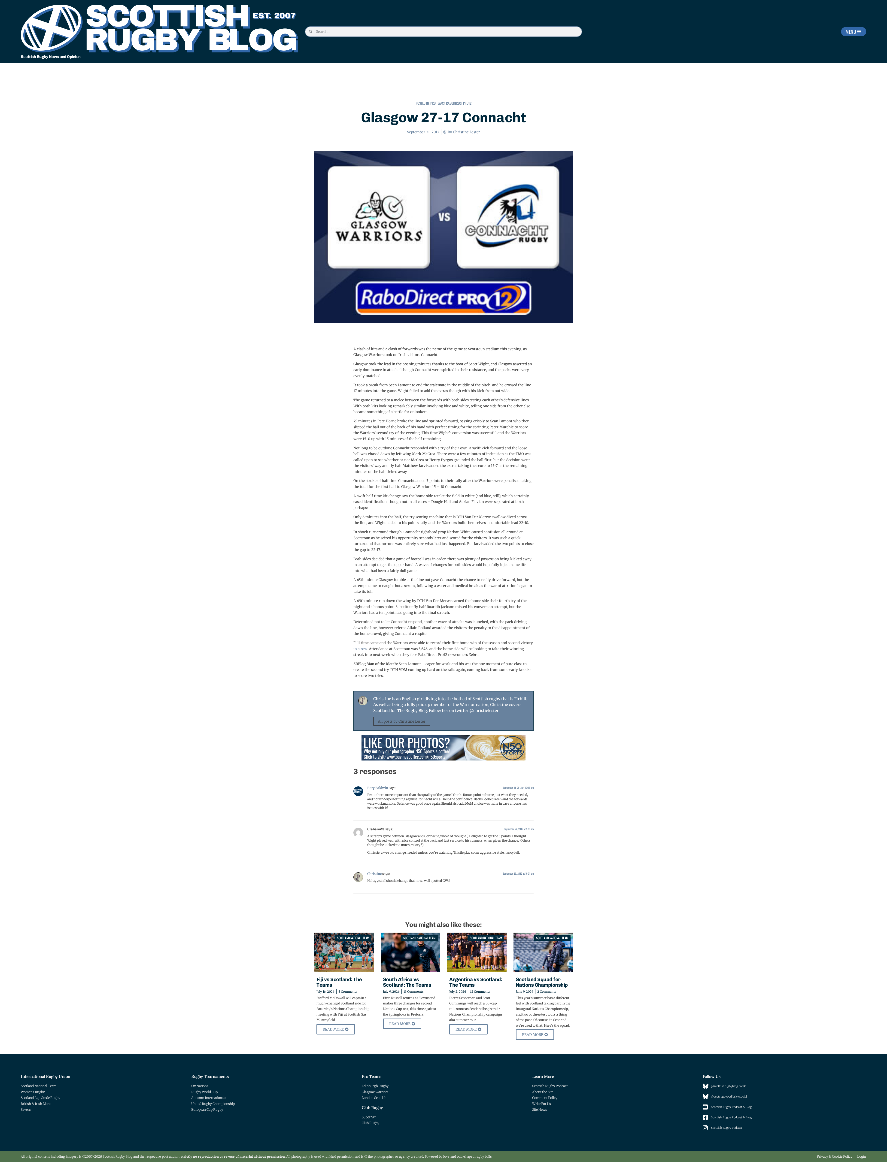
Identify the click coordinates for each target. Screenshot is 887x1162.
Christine (374, 874)
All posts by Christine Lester (401, 721)
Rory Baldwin (377, 788)
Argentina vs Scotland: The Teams (475, 982)
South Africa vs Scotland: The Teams (407, 982)
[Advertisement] (443, 85)
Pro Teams (437, 103)
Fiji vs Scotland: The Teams (339, 982)
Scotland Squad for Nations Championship (542, 982)
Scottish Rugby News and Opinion (51, 56)
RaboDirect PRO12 (458, 103)
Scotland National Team (353, 937)
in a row (360, 649)
